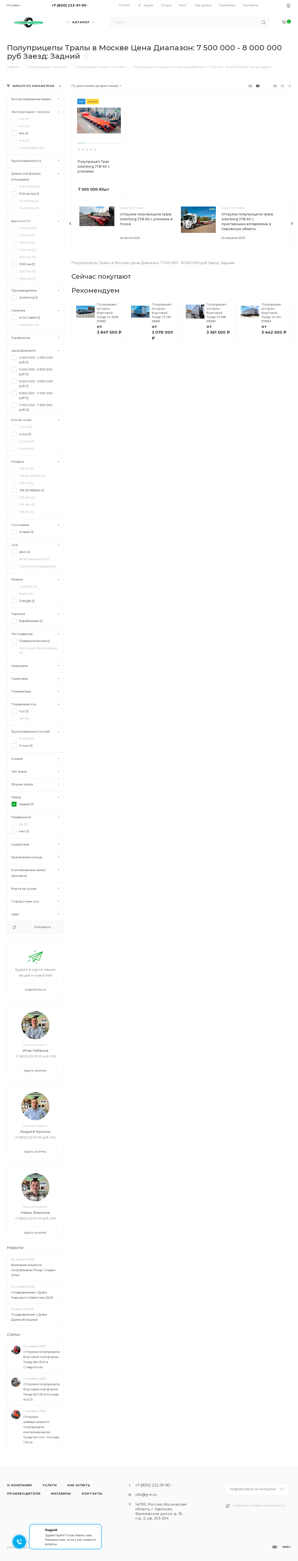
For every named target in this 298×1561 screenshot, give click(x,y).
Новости (15, 1247)
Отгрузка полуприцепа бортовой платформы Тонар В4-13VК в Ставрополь (41, 1359)
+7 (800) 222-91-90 (152, 1485)
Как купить (79, 1485)
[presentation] (70, 223)
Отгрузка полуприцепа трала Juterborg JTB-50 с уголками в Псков (146, 219)
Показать (42, 927)
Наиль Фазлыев (35, 1212)
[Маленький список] (250, 86)
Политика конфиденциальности (258, 1505)
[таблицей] (289, 86)
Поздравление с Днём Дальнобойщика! (29, 1317)
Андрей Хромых (35, 1131)
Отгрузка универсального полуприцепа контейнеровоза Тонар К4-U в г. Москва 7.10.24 (41, 1429)
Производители (23, 1493)
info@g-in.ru (146, 1494)
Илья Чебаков (35, 1050)
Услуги (50, 1485)
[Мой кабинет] (288, 5)
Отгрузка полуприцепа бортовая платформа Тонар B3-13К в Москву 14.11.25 (41, 1392)
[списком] (282, 86)
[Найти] (263, 22)
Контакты (92, 1493)
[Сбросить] (14, 927)
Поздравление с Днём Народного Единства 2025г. (32, 1294)
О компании (19, 1485)
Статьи (13, 1334)
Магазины (61, 1493)
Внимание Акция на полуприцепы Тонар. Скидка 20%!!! (33, 1270)
